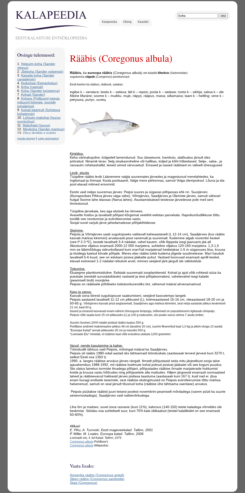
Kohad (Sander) (33, 94)
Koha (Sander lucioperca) (40, 91)
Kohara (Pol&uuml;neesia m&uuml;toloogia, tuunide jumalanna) (38, 102)
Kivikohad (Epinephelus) (39, 83)
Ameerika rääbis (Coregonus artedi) (97, 475)
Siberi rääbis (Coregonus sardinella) (97, 479)
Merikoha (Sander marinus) (44, 129)
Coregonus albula (81, 441)
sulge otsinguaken (48, 138)
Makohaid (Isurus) (36, 125)
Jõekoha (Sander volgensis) (42, 71)
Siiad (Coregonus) (83, 483)
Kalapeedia (109, 22)
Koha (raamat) (32, 87)
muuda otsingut (26, 138)
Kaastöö (143, 22)
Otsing (127, 22)
